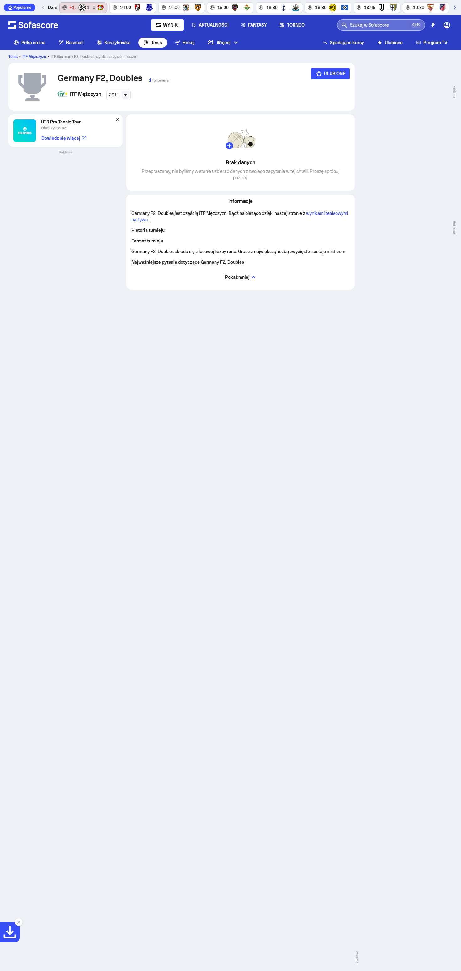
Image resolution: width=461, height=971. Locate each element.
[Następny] (455, 8)
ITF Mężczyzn (34, 57)
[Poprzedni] (43, 8)
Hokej (188, 42)
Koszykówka (117, 42)
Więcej (219, 42)
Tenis (156, 42)
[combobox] (118, 95)
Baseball (75, 42)
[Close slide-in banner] (19, 922)
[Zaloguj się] (447, 25)
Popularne (22, 7)
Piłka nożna (33, 42)
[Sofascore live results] (33, 25)
